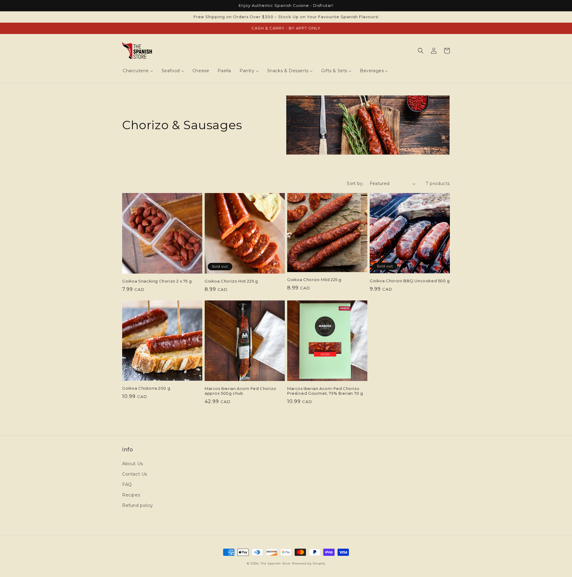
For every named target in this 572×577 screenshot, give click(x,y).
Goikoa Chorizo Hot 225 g (231, 281)
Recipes (131, 495)
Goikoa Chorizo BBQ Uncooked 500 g (410, 280)
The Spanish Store (275, 563)
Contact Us (134, 474)
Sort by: (355, 183)
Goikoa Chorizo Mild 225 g (314, 279)
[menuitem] (138, 70)
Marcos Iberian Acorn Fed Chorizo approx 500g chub (240, 391)
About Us (132, 463)
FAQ (127, 484)
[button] (420, 50)
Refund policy (137, 505)
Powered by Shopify (308, 563)
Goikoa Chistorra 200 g (146, 388)
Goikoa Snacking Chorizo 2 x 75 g (157, 281)
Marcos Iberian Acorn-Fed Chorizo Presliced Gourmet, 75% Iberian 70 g (325, 391)
